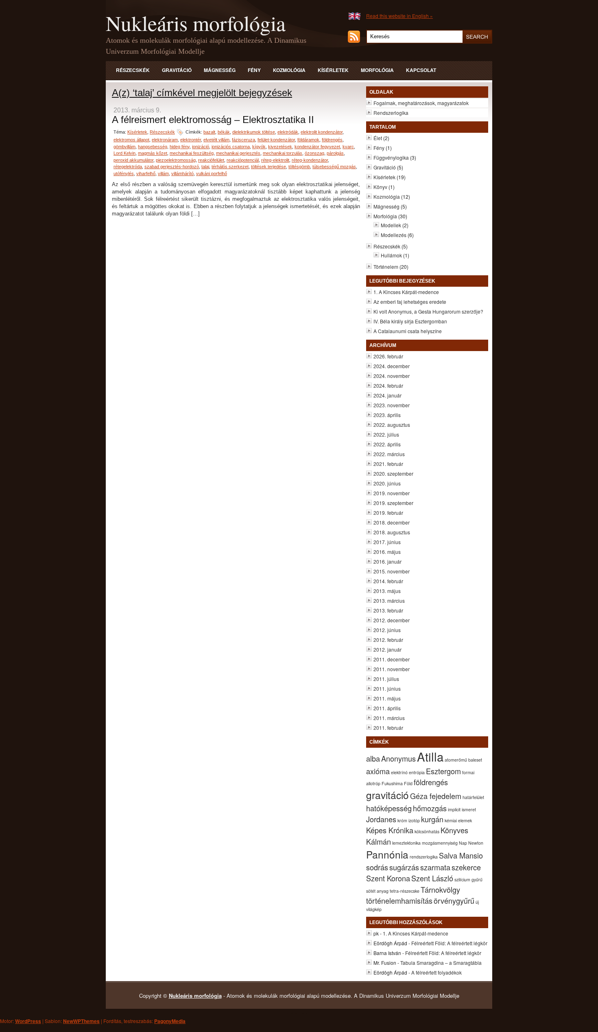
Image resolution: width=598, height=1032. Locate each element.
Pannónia (387, 854)
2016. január (387, 561)
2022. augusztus (391, 424)
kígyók (259, 146)
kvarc (348, 146)
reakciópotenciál (243, 160)
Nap (463, 843)
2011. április (387, 708)
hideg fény (180, 146)
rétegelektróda (127, 166)
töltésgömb (299, 166)
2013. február (388, 610)
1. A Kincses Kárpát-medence (406, 291)
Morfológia (377, 70)
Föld (408, 783)
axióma (378, 771)
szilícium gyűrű (468, 879)
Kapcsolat (421, 70)
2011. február (388, 727)
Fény (254, 70)
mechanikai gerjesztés (238, 153)
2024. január (387, 395)
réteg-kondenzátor (310, 160)
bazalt (209, 132)
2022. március (389, 453)
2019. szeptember (393, 502)
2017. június (387, 541)
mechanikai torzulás (282, 153)
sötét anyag (377, 891)
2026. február (388, 356)
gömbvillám (124, 146)
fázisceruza (243, 139)
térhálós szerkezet (230, 166)
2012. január (387, 649)
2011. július (386, 678)
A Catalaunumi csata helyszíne (407, 330)
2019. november (391, 493)
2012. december (391, 620)
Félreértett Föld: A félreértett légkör (449, 943)
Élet (377, 137)
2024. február (388, 385)
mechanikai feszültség (192, 153)
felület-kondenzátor (276, 139)
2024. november (391, 375)
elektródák (287, 132)
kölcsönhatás (427, 831)
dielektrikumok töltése (253, 132)
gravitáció (387, 795)
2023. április (387, 414)
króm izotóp (408, 820)
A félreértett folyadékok (436, 972)
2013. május (387, 590)
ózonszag (314, 153)
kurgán (432, 819)
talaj (205, 166)
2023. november (391, 405)
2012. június (387, 629)
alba (373, 758)
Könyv (380, 186)
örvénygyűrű (454, 900)
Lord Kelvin (124, 153)
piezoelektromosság (176, 160)
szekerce (466, 867)
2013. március (389, 600)
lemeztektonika (406, 843)
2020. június (387, 483)
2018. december (391, 522)
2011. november (391, 668)
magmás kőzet (152, 153)
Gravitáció (177, 70)
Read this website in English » (399, 15)
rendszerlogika (424, 857)
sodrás (377, 867)
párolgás (335, 153)
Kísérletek (333, 70)
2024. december (391, 365)
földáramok (308, 139)
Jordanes (381, 819)
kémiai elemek (458, 820)
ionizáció (200, 146)
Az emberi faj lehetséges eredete (409, 301)
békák (224, 132)
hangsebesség (152, 146)
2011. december (391, 659)
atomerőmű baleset (463, 760)
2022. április (387, 444)
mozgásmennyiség (440, 843)
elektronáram (165, 139)
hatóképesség (389, 808)
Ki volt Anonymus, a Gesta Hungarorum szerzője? (428, 311)
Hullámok (391, 255)
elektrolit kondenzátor (322, 132)
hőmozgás (430, 808)
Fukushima (392, 783)
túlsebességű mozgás (334, 166)
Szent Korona (388, 878)
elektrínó (399, 772)
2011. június (387, 688)
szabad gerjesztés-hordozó (171, 166)
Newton (475, 843)
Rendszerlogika (390, 112)
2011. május (387, 698)
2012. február (388, 639)
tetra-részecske (404, 891)
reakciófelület (211, 160)
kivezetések (280, 146)
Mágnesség (220, 70)
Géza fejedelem (435, 795)
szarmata (435, 867)
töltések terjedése (268, 166)
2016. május (387, 551)
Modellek (391, 225)
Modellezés (393, 234)
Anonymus (398, 758)
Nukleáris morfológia (196, 23)
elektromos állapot (131, 139)
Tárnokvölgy (440, 889)
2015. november (391, 571)
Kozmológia (289, 70)
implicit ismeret (462, 809)
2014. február (388, 580)
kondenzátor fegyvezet (317, 146)
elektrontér (190, 139)
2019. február (388, 512)
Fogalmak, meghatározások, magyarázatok (421, 102)
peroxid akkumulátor (133, 160)
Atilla (430, 756)
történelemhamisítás (399, 900)
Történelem (385, 266)
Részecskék (133, 70)
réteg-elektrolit (275, 160)
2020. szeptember (393, 473)
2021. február (388, 463)
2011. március (389, 717)
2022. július (386, 434)
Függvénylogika (391, 157)
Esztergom (443, 771)
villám (163, 173)
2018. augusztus (391, 532)
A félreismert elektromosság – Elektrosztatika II (213, 119)
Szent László (432, 878)
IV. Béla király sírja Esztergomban (410, 321)
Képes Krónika (389, 830)
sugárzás (404, 867)
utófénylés (123, 173)
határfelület (473, 797)
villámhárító (182, 173)
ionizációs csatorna (231, 146)
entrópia (417, 772)
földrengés (332, 139)
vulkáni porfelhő (211, 173)
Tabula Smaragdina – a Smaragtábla (441, 962)
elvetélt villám (216, 139)
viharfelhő (145, 173)
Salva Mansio (461, 855)
